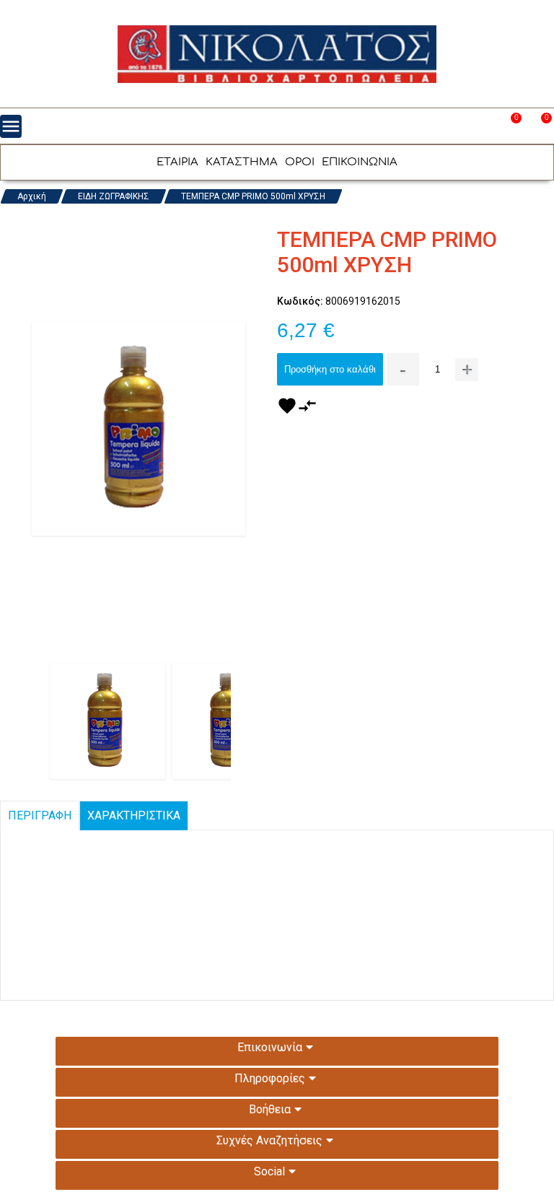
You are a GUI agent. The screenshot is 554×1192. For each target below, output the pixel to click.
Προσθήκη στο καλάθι (330, 369)
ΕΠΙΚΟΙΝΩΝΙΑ (359, 162)
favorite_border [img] (508, 126)
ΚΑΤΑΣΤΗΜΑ (242, 162)
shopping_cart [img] (539, 126)
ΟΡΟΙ (300, 162)
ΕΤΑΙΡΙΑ (177, 162)
